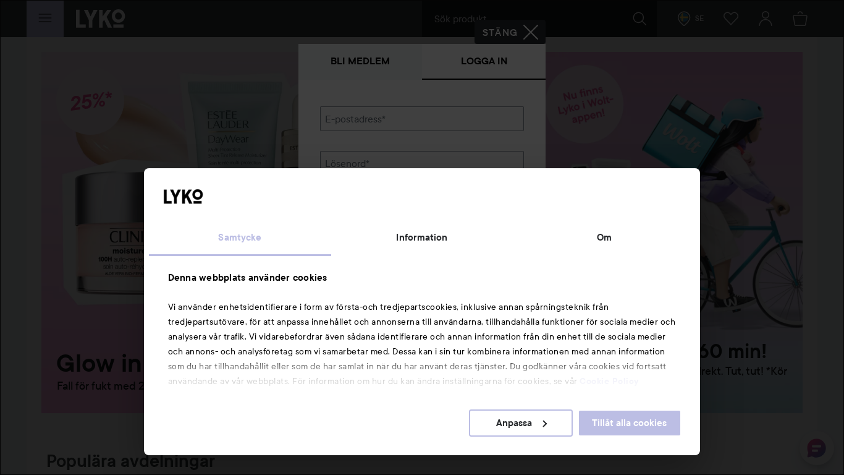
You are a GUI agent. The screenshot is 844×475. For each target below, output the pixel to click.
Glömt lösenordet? (361, 205)
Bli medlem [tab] (360, 61)
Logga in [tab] (484, 61)
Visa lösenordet (492, 182)
